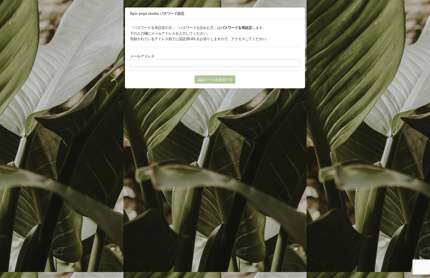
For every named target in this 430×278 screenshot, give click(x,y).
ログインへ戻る (215, 96)
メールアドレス (142, 56)
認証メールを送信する (215, 80)
